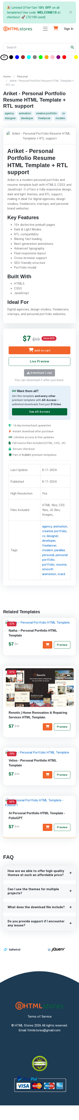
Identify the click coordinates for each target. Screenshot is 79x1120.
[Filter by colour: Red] (64, 58)
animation (25, 113)
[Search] (72, 47)
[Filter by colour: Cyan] (29, 58)
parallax (59, 550)
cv (63, 113)
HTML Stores (24, 1025)
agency (9, 113)
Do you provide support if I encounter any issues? (36, 923)
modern (60, 118)
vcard (61, 574)
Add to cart (41, 350)
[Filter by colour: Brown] (23, 58)
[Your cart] (55, 28)
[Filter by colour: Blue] (17, 58)
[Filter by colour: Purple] (58, 58)
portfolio (48, 564)
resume (61, 564)
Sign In (68, 29)
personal (48, 555)
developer (27, 118)
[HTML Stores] (17, 28)
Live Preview (39, 361)
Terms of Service (39, 1016)
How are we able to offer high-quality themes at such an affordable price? (36, 873)
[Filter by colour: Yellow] (76, 58)
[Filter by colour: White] (70, 58)
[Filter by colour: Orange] (46, 58)
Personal (22, 76)
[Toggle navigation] (45, 29)
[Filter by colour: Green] (41, 58)
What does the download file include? (36, 907)
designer (10, 118)
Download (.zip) (41, 372)
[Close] (70, 12)
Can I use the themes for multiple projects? (33, 891)
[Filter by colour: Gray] (35, 58)
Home (7, 76)
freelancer (44, 118)
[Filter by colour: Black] (11, 58)
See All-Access (39, 411)
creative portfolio (46, 113)
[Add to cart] (47, 645)
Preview (62, 644)
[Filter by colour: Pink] (52, 58)
